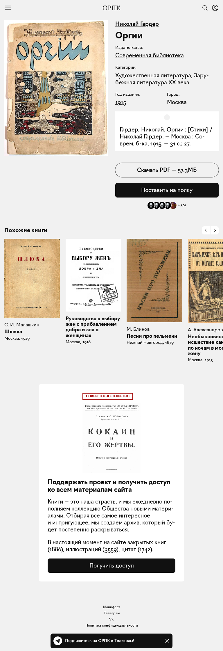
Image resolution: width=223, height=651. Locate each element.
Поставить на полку (167, 189)
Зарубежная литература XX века (162, 79)
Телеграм (112, 613)
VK (111, 619)
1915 (120, 102)
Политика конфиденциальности (111, 625)
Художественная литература (153, 75)
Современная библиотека (149, 55)
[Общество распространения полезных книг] (111, 8)
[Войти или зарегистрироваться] (215, 7)
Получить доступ (111, 565)
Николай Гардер (137, 23)
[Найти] (203, 8)
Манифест (111, 607)
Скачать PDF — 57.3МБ (167, 169)
